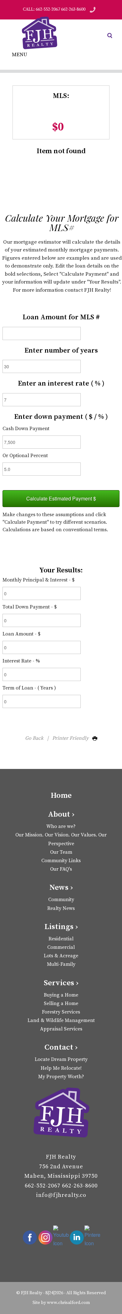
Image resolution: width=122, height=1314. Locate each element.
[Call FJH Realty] (92, 9)
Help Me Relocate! (61, 1068)
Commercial (61, 947)
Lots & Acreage (61, 956)
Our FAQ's (61, 869)
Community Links (61, 860)
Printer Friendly (72, 738)
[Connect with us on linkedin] (76, 1237)
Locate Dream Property (61, 1059)
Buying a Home (61, 995)
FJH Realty (31, 1293)
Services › (61, 983)
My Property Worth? (61, 1076)
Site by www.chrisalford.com (61, 1303)
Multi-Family (61, 964)
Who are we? (61, 826)
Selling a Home (61, 1003)
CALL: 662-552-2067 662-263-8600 (54, 9)
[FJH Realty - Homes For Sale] (40, 33)
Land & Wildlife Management (61, 1020)
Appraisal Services (61, 1029)
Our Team (61, 852)
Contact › (61, 1047)
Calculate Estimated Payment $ (61, 498)
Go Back (34, 738)
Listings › (61, 927)
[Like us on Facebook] (30, 1237)
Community (61, 899)
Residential (61, 939)
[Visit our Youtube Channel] (61, 1236)
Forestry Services (61, 1012)
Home (61, 795)
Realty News (61, 908)
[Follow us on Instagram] (45, 1237)
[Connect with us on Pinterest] (92, 1236)
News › (61, 887)
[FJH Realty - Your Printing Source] (61, 1113)
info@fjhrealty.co (61, 1195)
